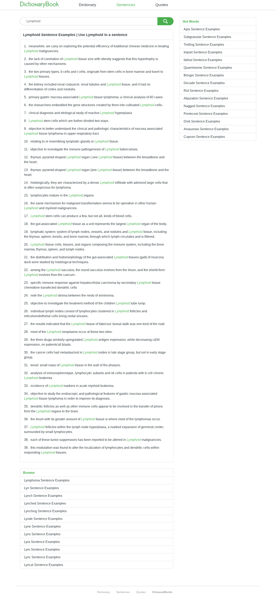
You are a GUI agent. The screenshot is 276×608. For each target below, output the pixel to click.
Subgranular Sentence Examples (207, 37)
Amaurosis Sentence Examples (206, 129)
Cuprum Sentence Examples (204, 136)
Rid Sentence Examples (201, 90)
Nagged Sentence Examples (204, 106)
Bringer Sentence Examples (204, 75)
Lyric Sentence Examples (42, 557)
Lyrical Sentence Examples (43, 565)
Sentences (125, 5)
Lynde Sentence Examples (43, 518)
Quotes (161, 5)
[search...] (165, 20)
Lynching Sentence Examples (45, 511)
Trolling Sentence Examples (204, 44)
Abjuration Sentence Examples (206, 98)
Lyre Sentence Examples (42, 549)
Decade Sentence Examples (204, 83)
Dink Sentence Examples (202, 121)
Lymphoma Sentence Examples (47, 480)
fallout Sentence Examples (203, 60)
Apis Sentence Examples (202, 29)
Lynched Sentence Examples (45, 503)
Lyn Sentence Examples (41, 488)
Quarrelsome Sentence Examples (208, 67)
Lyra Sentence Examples (42, 542)
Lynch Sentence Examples (43, 495)
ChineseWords (162, 592)
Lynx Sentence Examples (42, 534)
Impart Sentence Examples (203, 52)
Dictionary (87, 5)
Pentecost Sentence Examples (206, 113)
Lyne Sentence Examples (42, 526)
